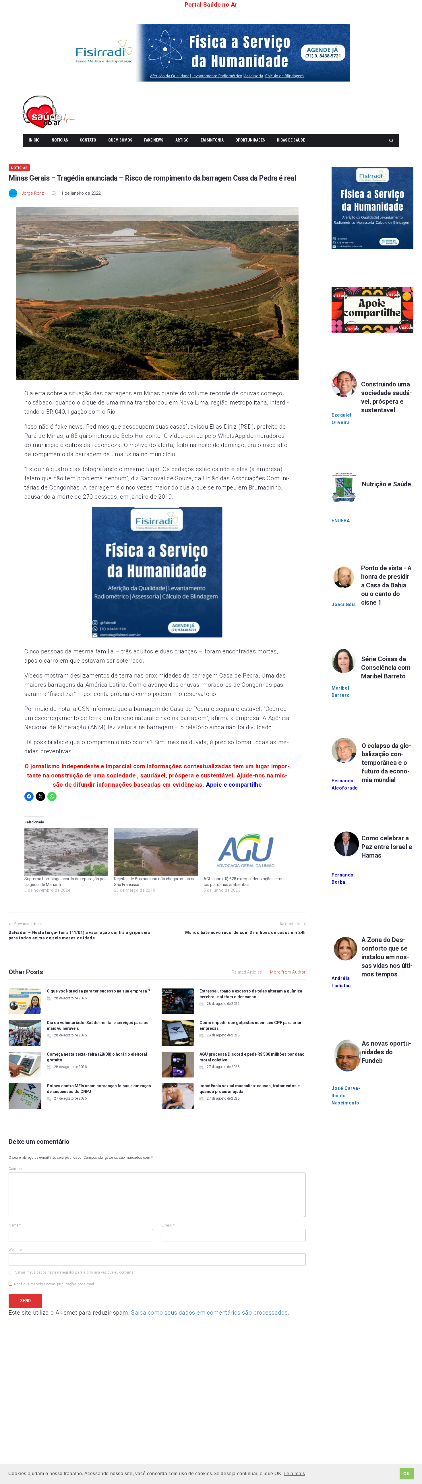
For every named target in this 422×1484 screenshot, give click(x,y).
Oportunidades (250, 140)
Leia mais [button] (294, 1473)
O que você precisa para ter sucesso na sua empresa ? (98, 991)
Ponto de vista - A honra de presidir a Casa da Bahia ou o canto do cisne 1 (386, 585)
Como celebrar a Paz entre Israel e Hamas (386, 847)
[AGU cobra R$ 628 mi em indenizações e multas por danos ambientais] (245, 852)
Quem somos (120, 140)
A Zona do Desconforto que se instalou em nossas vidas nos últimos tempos (387, 957)
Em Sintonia (212, 140)
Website (15, 1250)
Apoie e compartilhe (234, 784)
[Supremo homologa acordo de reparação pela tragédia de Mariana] (66, 852)
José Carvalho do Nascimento (346, 1096)
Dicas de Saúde (291, 140)
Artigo (182, 140)
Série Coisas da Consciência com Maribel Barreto (386, 667)
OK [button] (406, 1473)
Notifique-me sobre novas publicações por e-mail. (54, 1284)
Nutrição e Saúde (386, 484)
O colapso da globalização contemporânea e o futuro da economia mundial (386, 763)
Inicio (34, 140)
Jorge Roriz (33, 193)
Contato (88, 140)
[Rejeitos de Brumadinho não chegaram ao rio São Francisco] (156, 852)
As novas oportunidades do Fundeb (386, 1052)
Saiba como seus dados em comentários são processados (209, 1312)
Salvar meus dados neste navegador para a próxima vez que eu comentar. (75, 1272)
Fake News (153, 140)
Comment (17, 1169)
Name (15, 1225)
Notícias (60, 140)
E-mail (168, 1225)
